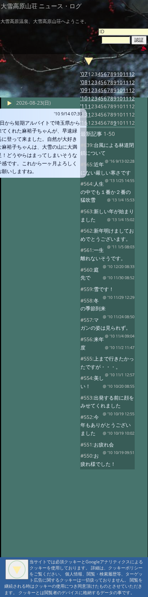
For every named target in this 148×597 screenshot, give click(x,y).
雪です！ (104, 289)
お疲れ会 (104, 444)
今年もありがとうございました (105, 425)
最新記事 (91, 134)
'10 (84, 98)
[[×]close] (17, 569)
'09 (84, 90)
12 (132, 74)
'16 (84, 122)
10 (119, 74)
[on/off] (88, 61)
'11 (84, 106)
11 (126, 74)
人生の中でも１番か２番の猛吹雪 (105, 191)
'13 (84, 114)
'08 (84, 82)
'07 (84, 74)
